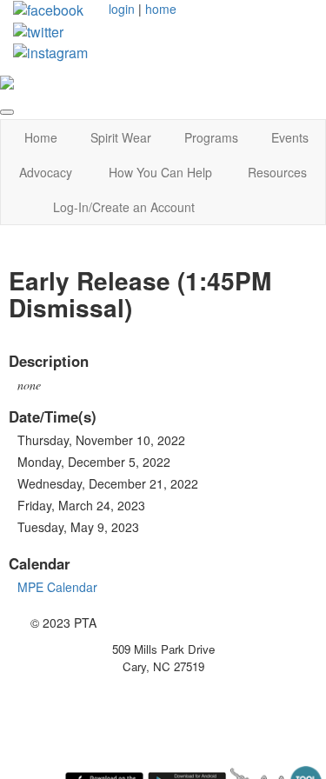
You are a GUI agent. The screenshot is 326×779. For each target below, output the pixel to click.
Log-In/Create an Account (124, 207)
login (122, 8)
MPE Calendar (57, 587)
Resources (277, 172)
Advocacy (45, 172)
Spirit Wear (120, 137)
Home (40, 137)
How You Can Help (160, 172)
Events (290, 137)
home (160, 8)
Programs (211, 137)
